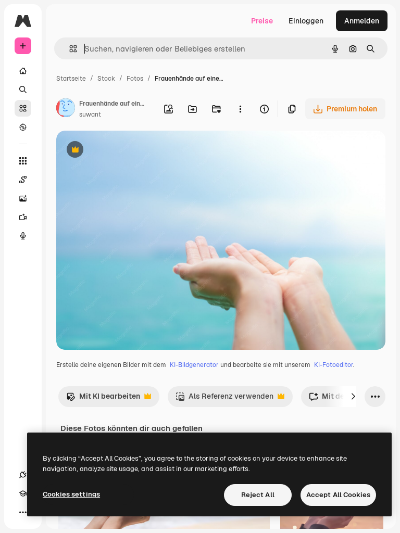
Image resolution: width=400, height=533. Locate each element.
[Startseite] (23, 70)
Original (123, 151)
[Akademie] (23, 493)
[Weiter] (353, 396)
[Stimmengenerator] (23, 235)
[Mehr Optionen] (240, 108)
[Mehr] (23, 512)
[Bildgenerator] (23, 198)
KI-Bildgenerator (194, 365)
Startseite (71, 78)
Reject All (257, 494)
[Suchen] (23, 89)
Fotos (135, 78)
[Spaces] (23, 179)
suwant (90, 114)
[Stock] (23, 108)
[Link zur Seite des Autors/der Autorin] (65, 109)
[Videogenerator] (23, 217)
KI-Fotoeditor (333, 365)
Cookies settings (71, 494)
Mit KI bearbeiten (103, 399)
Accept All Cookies (338, 494)
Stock (106, 78)
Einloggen (306, 21)
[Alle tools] (23, 161)
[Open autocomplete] (69, 49)
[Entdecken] (23, 127)
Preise (262, 21)
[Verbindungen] (23, 474)
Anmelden (361, 21)
